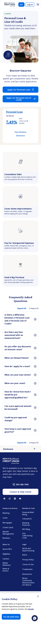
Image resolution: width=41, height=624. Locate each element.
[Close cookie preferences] (38, 596)
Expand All (21, 308)
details (31, 609)
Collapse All (33, 308)
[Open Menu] (37, 4)
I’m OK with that (11, 616)
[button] (35, 618)
